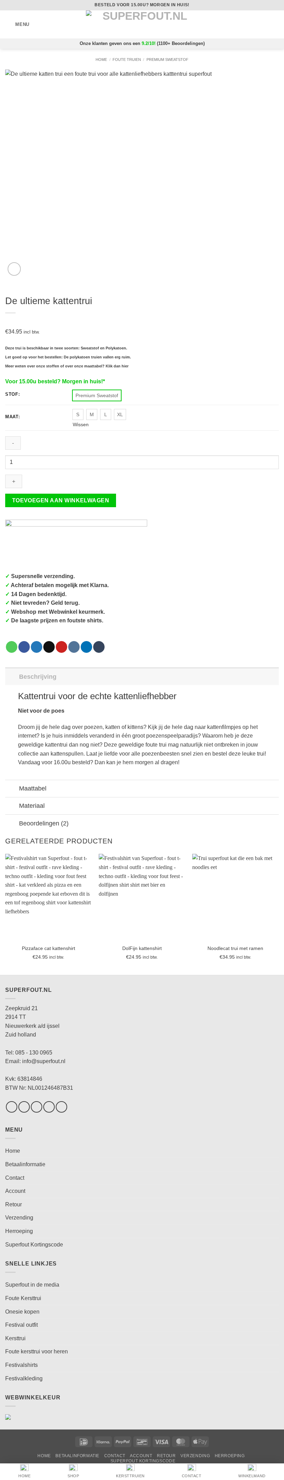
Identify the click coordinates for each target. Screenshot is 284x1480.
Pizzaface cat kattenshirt (48, 948)
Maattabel (32, 788)
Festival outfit (21, 1325)
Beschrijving (37, 676)
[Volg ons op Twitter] (36, 1107)
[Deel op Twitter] (36, 647)
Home (101, 59)
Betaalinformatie (25, 1164)
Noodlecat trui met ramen (235, 948)
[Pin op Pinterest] (61, 647)
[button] (17, 24)
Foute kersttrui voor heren (36, 1351)
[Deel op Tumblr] (99, 647)
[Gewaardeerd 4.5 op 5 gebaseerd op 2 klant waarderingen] (142, 322)
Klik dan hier (117, 366)
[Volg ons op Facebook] (11, 1107)
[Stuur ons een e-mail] (49, 1107)
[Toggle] (12, 676)
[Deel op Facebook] (24, 647)
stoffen (52, 366)
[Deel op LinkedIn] (86, 647)
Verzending (19, 1218)
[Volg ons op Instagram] (24, 1107)
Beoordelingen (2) (44, 823)
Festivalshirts (21, 1365)
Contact (14, 1178)
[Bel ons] (61, 1107)
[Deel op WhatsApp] (11, 647)
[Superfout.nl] (142, 24)
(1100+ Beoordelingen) (181, 43)
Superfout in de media (32, 1285)
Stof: (12, 394)
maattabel (93, 366)
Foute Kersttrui (23, 1298)
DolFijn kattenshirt (142, 948)
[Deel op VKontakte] (74, 647)
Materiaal (32, 805)
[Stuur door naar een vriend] (49, 647)
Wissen (81, 424)
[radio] (97, 395)
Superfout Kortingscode (34, 1245)
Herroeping (19, 1231)
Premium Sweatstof (167, 59)
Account (15, 1191)
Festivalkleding (24, 1378)
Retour (13, 1204)
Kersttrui (15, 1338)
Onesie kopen (22, 1312)
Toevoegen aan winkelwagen (60, 500)
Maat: (12, 416)
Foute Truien (127, 59)
